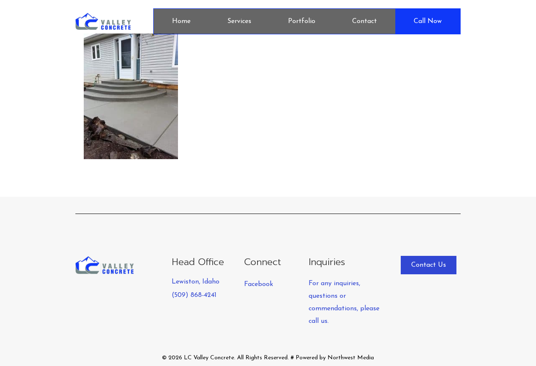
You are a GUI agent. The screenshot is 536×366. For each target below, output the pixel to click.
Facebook (258, 284)
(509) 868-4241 (194, 295)
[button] (428, 265)
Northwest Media (350, 358)
